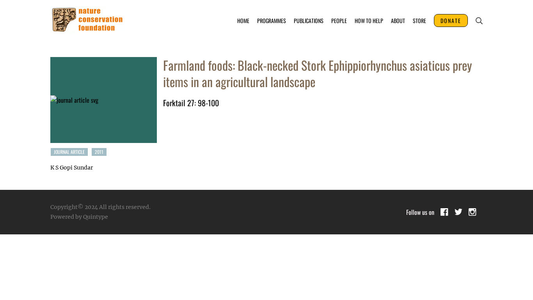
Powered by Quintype (79, 216)
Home (243, 20)
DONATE (451, 20)
